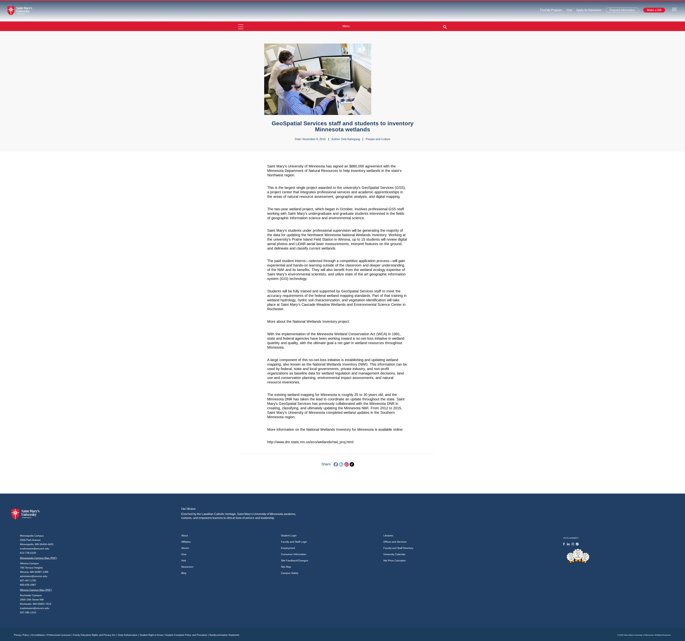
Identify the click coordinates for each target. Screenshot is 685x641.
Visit (568, 10)
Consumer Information (293, 554)
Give (183, 554)
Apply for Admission (586, 10)
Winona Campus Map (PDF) (36, 590)
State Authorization (128, 635)
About (184, 535)
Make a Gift (653, 10)
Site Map (286, 566)
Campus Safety (289, 573)
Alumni (185, 548)
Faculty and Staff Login (294, 541)
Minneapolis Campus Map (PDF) (38, 558)
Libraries (388, 535)
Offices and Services (395, 541)
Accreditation (38, 635)
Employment (288, 548)
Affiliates (186, 541)
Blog (183, 573)
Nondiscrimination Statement (224, 635)
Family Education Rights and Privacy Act (95, 635)
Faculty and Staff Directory (398, 548)
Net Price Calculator (394, 560)
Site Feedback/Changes (294, 560)
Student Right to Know (152, 635)
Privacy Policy (22, 635)
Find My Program (551, 10)
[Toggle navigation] (674, 9)
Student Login (289, 535)
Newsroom (187, 566)
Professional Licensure (59, 635)
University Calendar (394, 554)
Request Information (620, 10)
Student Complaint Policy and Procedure (187, 635)
